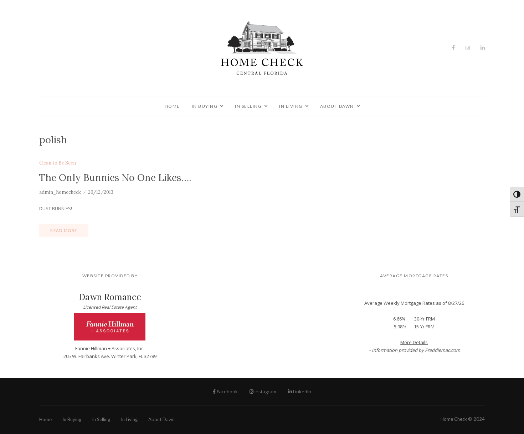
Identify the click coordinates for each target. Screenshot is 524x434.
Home (172, 106)
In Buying (205, 106)
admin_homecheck (60, 192)
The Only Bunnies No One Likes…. (115, 177)
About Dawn (337, 106)
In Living (291, 106)
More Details (414, 342)
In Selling (248, 106)
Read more (63, 230)
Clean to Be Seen (57, 163)
